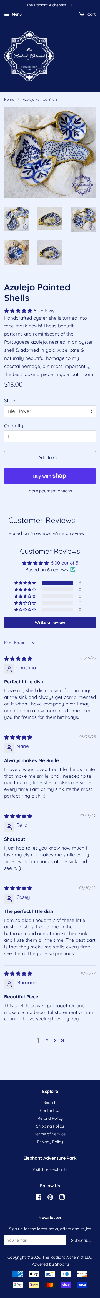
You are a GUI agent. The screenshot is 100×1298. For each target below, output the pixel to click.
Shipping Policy (50, 1126)
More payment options (50, 490)
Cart (91, 14)
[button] (19, 311)
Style (9, 400)
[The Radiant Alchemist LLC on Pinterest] (50, 1198)
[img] (18, 658)
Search (50, 1102)
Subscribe (81, 1240)
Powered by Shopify (50, 1264)
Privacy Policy (50, 1141)
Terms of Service (50, 1133)
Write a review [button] (50, 622)
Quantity (13, 425)
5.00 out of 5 (64, 563)
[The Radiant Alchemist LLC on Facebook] (38, 1198)
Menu (16, 14)
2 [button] (47, 1041)
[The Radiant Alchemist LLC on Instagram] (62, 1198)
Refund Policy (50, 1118)
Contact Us (50, 1110)
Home (9, 99)
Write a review (68, 533)
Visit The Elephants (50, 1169)
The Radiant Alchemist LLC (67, 1257)
